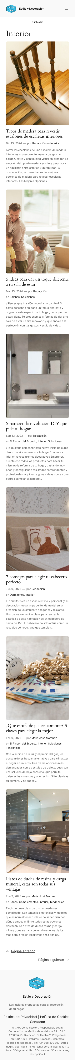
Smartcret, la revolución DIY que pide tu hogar (36, 426)
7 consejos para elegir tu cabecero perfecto (36, 579)
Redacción (39, 143)
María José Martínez (44, 738)
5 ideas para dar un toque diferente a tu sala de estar (37, 282)
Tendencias (13, 747)
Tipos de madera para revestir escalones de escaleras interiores (34, 133)
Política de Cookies (54, 1017)
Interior (54, 143)
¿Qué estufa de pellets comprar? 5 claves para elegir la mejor (36, 728)
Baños (14, 901)
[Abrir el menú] (66, 8)
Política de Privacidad (20, 1017)
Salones (15, 296)
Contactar (37, 1022)
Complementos (28, 901)
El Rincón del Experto (23, 441)
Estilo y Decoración (31, 8)
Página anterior (20, 951)
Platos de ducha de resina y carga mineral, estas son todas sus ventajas (36, 884)
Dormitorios (17, 594)
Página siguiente (53, 960)
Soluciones (28, 296)
